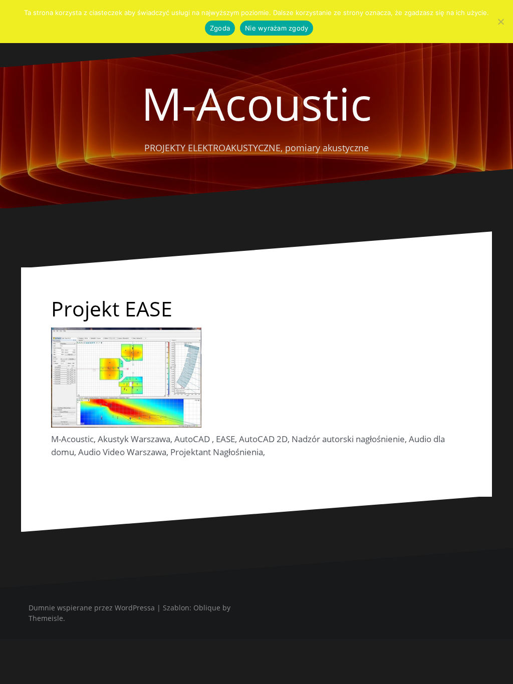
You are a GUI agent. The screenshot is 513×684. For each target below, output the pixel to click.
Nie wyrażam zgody (276, 28)
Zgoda (220, 28)
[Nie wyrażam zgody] (500, 22)
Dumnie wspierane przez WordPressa (92, 607)
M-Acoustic (256, 103)
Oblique (206, 607)
